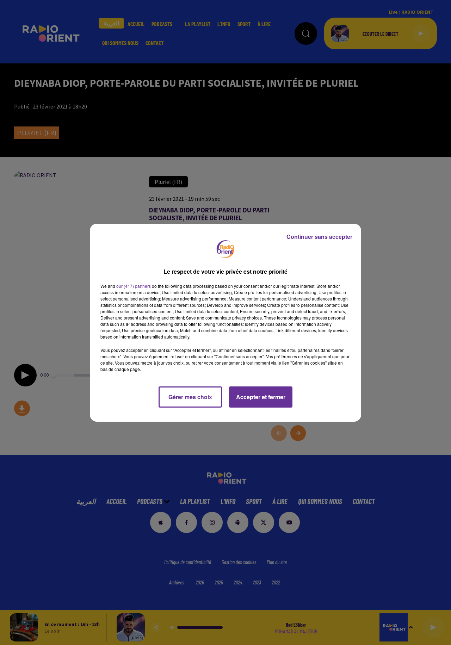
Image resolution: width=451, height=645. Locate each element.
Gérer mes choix (190, 397)
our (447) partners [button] (133, 286)
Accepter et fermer (260, 397)
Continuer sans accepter (319, 236)
